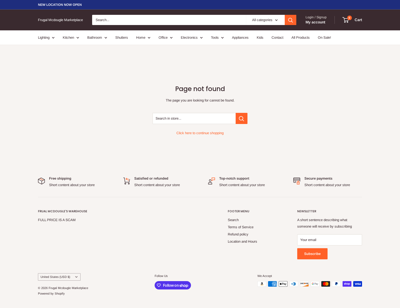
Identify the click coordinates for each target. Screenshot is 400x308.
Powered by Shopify (51, 293)
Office (163, 37)
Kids (260, 37)
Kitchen (68, 37)
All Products (300, 37)
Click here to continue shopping (200, 133)
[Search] (290, 20)
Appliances (240, 37)
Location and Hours (242, 241)
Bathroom (94, 37)
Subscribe (312, 254)
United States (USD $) (55, 277)
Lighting (44, 37)
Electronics (189, 37)
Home (140, 37)
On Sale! (324, 37)
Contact (277, 37)
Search (233, 220)
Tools (215, 37)
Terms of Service (240, 227)
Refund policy (238, 234)
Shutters (121, 37)
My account (315, 22)
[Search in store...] (241, 118)
